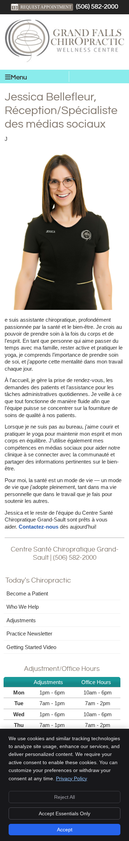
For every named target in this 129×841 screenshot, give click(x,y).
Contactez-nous (38, 527)
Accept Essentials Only (64, 813)
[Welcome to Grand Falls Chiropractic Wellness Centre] (64, 61)
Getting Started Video (31, 647)
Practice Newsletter (29, 633)
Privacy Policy (71, 778)
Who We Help (22, 607)
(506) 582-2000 (97, 6)
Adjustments (21, 620)
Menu (19, 77)
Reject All (64, 797)
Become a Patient (27, 593)
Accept (64, 829)
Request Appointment (45, 7)
